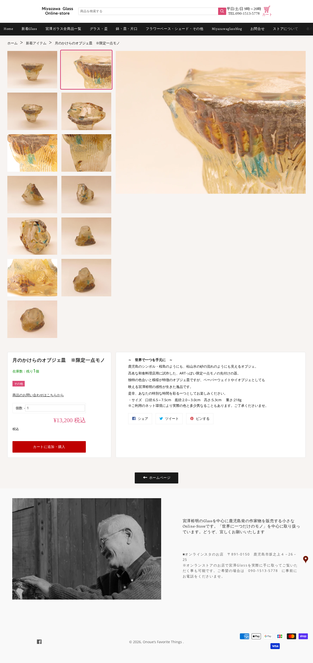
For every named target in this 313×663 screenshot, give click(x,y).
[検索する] (222, 11)
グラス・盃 (99, 28)
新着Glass (29, 28)
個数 (19, 408)
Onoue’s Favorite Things (163, 641)
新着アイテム (36, 43)
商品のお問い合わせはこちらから (38, 395)
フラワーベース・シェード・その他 (174, 28)
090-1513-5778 (248, 13)
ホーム (12, 43)
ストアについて (285, 28)
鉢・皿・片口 (126, 28)
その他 (18, 384)
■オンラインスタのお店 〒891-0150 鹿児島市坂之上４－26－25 (240, 557)
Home (8, 28)
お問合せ (257, 28)
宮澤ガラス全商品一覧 (63, 28)
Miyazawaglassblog (227, 28)
